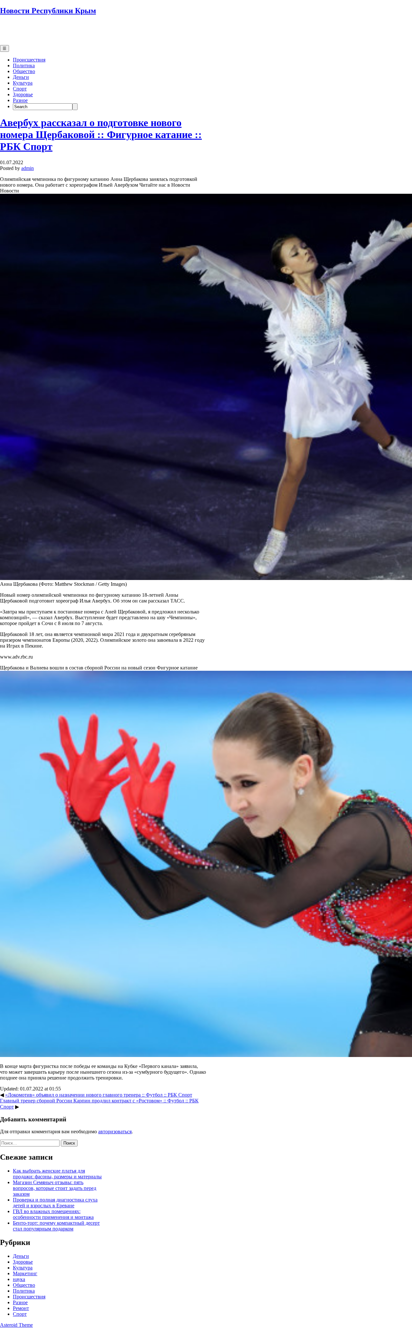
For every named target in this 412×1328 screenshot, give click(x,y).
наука (19, 1279)
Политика (24, 65)
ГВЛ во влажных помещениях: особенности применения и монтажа (53, 1214)
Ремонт (21, 1308)
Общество (24, 71)
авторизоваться (115, 1131)
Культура (23, 83)
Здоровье (23, 94)
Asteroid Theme (16, 1325)
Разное (20, 100)
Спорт (20, 88)
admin (27, 168)
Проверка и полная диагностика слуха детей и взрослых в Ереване (55, 1202)
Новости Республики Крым (48, 10)
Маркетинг (25, 1273)
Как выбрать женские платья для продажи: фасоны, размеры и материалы (57, 1173)
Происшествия (29, 59)
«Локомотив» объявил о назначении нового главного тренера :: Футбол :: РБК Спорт (98, 1095)
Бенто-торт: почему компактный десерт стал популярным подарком (56, 1225)
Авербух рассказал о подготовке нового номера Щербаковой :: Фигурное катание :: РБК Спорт (101, 134)
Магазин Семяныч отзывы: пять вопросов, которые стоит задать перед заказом (54, 1188)
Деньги (21, 77)
